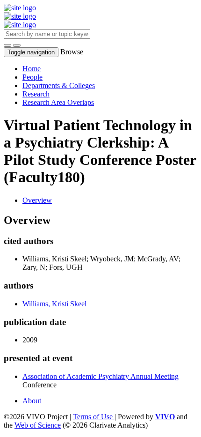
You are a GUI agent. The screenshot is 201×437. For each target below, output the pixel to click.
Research (36, 94)
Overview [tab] (37, 200)
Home (31, 69)
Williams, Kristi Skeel (54, 304)
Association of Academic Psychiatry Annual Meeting (100, 376)
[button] (7, 45)
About (31, 401)
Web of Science (37, 425)
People (32, 77)
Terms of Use (94, 417)
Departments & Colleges (58, 85)
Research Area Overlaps (58, 102)
